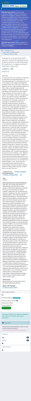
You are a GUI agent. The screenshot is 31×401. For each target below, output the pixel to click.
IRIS (2, 50)
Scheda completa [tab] (20, 172)
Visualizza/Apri (6, 308)
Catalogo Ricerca (9, 50)
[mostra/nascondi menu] (1, 8)
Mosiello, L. (5, 69)
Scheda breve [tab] (7, 172)
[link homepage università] (14, 6)
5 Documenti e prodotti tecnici (10, 52)
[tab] (21, 174)
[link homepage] (5, 2)
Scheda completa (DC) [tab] (10, 175)
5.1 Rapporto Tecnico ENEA (9, 54)
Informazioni (7, 323)
